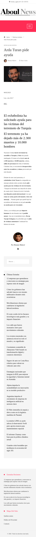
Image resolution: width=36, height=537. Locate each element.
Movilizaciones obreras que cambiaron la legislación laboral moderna (17, 305)
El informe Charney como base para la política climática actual (17, 437)
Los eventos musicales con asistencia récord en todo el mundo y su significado (16, 338)
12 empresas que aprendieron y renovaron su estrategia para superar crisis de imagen (18, 281)
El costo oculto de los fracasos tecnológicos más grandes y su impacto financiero (18, 316)
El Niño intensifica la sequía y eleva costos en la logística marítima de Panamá (18, 412)
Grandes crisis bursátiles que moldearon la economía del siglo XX (17, 448)
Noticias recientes (10, 45)
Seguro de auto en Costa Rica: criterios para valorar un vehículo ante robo (18, 363)
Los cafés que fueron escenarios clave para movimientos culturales (15, 327)
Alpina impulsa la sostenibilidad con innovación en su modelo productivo (18, 387)
